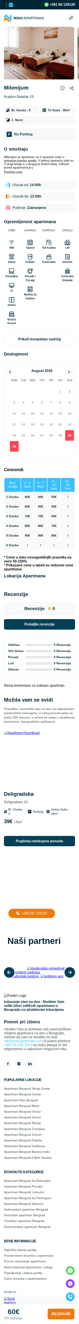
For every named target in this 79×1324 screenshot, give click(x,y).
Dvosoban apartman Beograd (24, 1215)
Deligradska (19, 797)
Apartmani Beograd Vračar (22, 1111)
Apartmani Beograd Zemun (23, 1134)
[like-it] (67, 738)
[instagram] (19, 1064)
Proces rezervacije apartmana (25, 1261)
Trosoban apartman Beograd (24, 1221)
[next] (70, 972)
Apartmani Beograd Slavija (22, 1123)
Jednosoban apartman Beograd (26, 1209)
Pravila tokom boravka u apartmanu (29, 1255)
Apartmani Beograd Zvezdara (24, 1129)
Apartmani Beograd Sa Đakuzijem (27, 1180)
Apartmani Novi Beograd (21, 1100)
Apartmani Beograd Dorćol (22, 1117)
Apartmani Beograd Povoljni (23, 1186)
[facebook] (8, 1064)
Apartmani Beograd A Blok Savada (28, 1157)
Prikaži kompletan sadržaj (39, 339)
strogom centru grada (20, 160)
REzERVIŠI (61, 1314)
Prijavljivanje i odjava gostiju (23, 1273)
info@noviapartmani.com (23, 1041)
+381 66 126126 (62, 4)
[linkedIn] (30, 1064)
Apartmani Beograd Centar (22, 1094)
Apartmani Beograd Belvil (21, 1106)
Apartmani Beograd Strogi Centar (27, 1088)
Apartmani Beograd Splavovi (23, 1203)
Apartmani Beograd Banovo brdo (27, 1151)
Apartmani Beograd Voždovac (24, 1146)
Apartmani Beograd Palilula (23, 1140)
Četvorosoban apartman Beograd (27, 1227)
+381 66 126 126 (17, 1045)
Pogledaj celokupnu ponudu (39, 841)
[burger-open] (71, 18)
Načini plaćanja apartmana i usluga (28, 1267)
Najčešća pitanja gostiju (20, 1250)
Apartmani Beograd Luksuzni (24, 1192)
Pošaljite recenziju (39, 624)
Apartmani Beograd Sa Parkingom (27, 1198)
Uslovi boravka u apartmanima (25, 1278)
